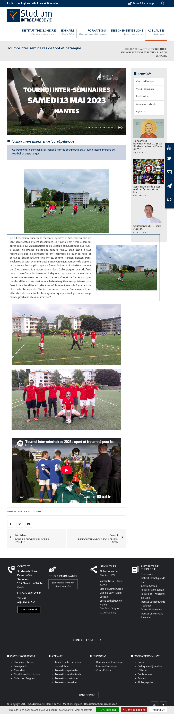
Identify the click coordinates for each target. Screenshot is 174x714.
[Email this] (28, 524)
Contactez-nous (86, 640)
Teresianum (147, 574)
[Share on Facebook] (10, 524)
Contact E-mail (29, 609)
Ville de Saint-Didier (111, 592)
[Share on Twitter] (19, 524)
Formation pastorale (66, 678)
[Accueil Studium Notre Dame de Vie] (29, 15)
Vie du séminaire (145, 89)
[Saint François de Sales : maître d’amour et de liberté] (148, 171)
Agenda (140, 111)
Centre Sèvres (149, 586)
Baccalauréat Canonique (109, 661)
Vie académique (145, 81)
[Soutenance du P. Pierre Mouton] (148, 212)
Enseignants (21, 666)
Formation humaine (66, 682)
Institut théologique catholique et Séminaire (32, 3)
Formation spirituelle (66, 670)
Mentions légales (72, 704)
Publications (143, 96)
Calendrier (19, 670)
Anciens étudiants (146, 104)
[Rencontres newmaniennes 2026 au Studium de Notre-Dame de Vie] (148, 128)
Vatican (104, 596)
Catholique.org (108, 612)
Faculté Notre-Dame (152, 589)
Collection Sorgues (24, 678)
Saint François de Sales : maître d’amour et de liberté (147, 189)
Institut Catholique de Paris (153, 579)
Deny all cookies (135, 709)
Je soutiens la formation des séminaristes (63, 584)
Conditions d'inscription (27, 674)
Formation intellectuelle (68, 674)
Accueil (129, 49)
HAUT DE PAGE (87, 695)
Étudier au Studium (24, 661)
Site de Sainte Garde (111, 588)
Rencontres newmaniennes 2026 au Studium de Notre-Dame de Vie (147, 145)
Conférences (145, 674)
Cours (141, 661)
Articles (142, 678)
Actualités (141, 49)
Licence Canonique (106, 666)
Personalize (158, 709)
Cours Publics (103, 670)
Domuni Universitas (152, 609)
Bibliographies (145, 682)
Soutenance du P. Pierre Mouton (147, 227)
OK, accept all (108, 709)
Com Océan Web (107, 704)
